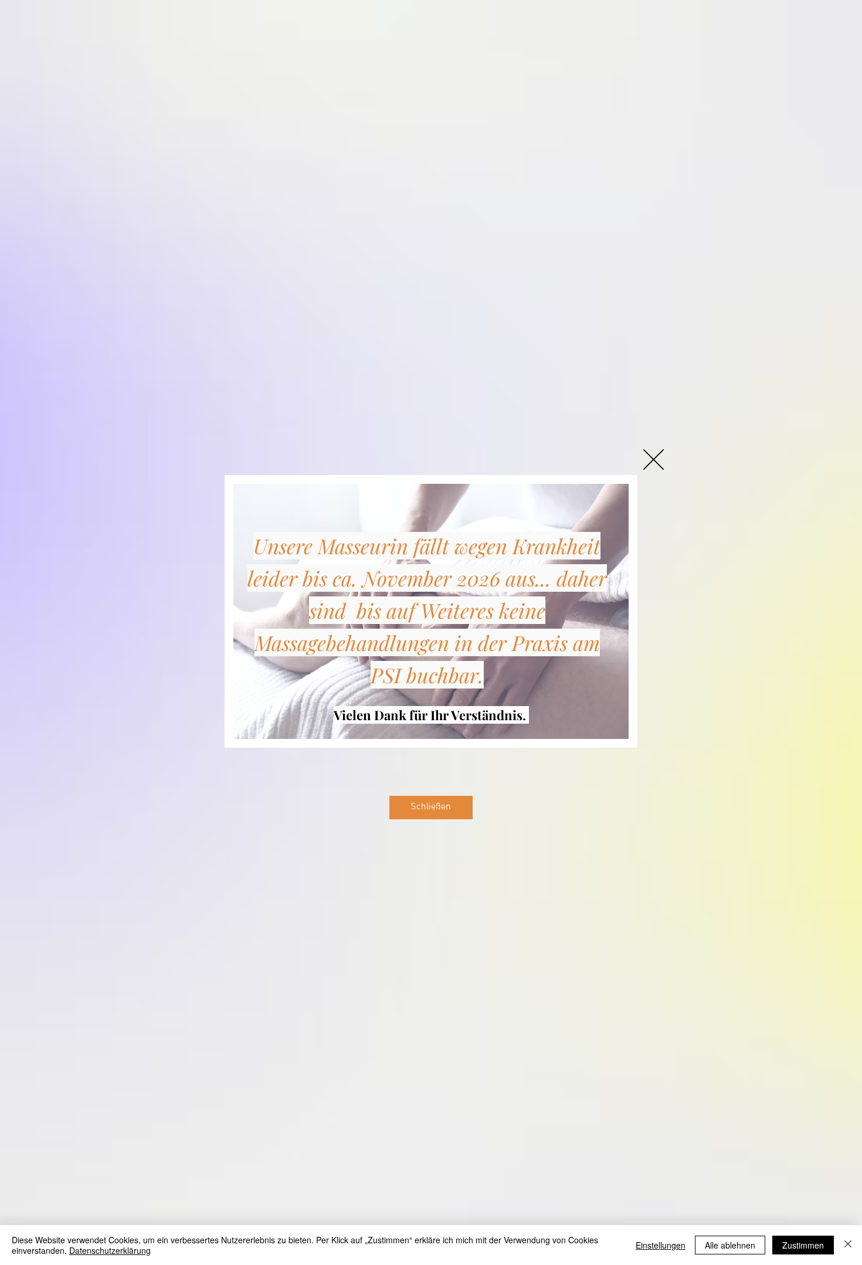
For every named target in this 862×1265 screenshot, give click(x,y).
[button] (653, 459)
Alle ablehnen (730, 1245)
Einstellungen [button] (660, 1245)
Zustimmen (803, 1245)
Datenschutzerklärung (110, 1250)
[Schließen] (848, 1245)
